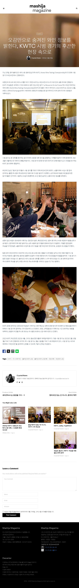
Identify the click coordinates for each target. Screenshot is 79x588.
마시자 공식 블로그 (51, 550)
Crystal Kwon (36, 58)
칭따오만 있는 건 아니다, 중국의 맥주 (63, 395)
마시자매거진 (17, 359)
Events (39, 34)
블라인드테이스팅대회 (40, 359)
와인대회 (51, 359)
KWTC (9, 359)
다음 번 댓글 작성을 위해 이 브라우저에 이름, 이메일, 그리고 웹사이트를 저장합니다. (29, 512)
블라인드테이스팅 (27, 359)
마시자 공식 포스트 (51, 547)
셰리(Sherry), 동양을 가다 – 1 (13, 395)
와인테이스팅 (60, 359)
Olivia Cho (6, 433)
